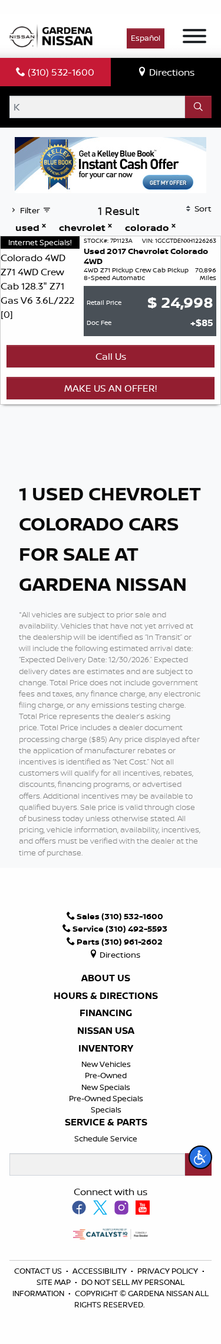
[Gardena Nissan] (53, 34)
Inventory (105, 1048)
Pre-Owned (106, 1075)
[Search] (198, 107)
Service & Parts (106, 1122)
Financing (106, 1013)
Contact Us (39, 1270)
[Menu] (194, 38)
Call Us (110, 356)
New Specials (105, 1087)
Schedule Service (105, 1138)
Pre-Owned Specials (106, 1098)
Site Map (54, 1282)
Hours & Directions (106, 996)
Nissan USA (105, 1031)
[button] (200, 1157)
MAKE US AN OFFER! (110, 388)
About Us (105, 978)
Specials (106, 1109)
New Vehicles (106, 1064)
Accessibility (100, 1270)
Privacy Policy (168, 1270)
